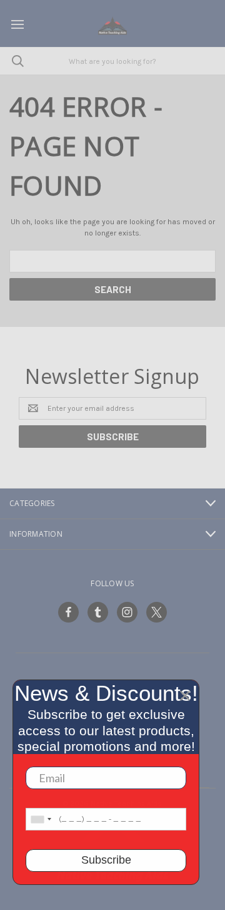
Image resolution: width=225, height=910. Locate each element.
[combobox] (40, 819)
